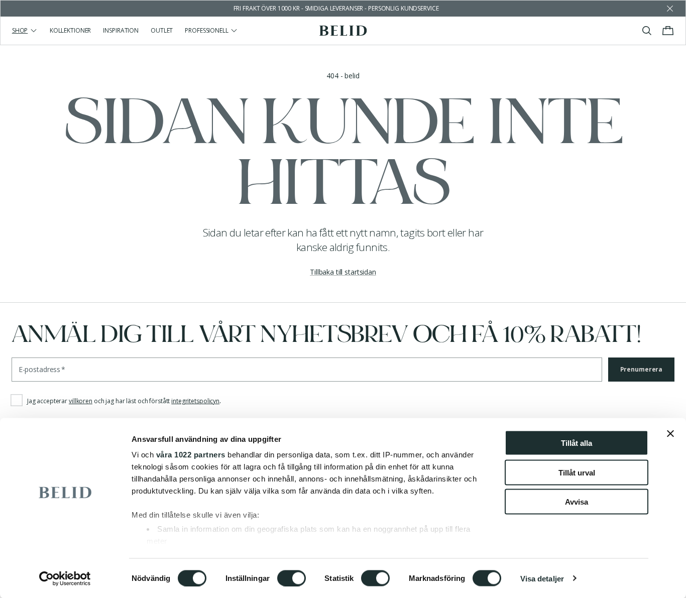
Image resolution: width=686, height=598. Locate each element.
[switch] (291, 578)
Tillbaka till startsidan (343, 272)
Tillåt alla (576, 443)
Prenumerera (641, 369)
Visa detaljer (542, 578)
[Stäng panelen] (670, 433)
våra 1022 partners (190, 454)
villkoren (80, 401)
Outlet (162, 30)
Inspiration (121, 30)
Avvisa (576, 502)
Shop (20, 30)
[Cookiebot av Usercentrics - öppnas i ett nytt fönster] (65, 578)
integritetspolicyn (195, 401)
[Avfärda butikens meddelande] (670, 9)
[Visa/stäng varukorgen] (667, 30)
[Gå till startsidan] (343, 31)
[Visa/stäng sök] (646, 30)
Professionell (206, 30)
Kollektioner (70, 30)
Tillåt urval (576, 472)
